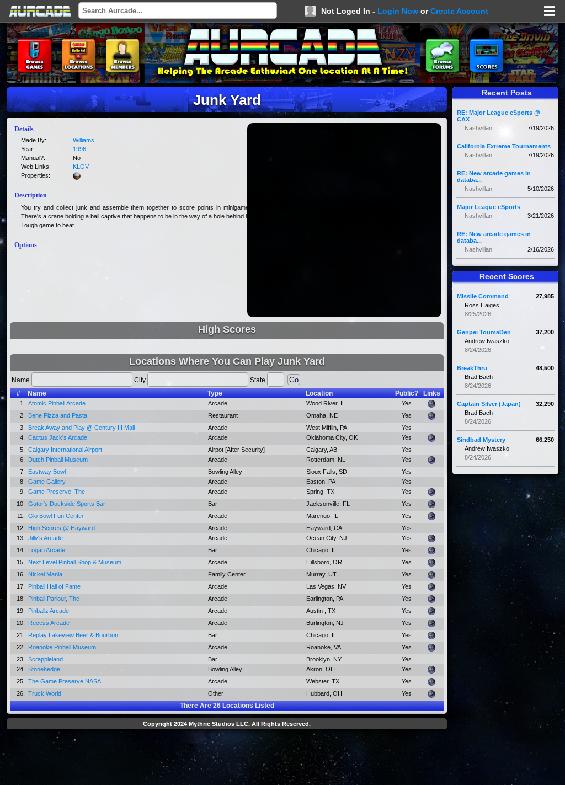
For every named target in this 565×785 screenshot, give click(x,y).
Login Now (397, 11)
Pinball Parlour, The (53, 598)
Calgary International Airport (65, 449)
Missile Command (483, 296)
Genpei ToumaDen (484, 332)
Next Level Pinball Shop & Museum (74, 562)
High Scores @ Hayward (61, 528)
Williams (83, 140)
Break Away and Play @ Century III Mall (81, 427)
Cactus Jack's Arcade (57, 437)
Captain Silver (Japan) (489, 403)
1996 (79, 149)
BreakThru (472, 368)
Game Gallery (47, 481)
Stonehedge (44, 669)
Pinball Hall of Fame (54, 586)
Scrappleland (45, 659)
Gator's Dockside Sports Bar (66, 503)
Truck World (44, 693)
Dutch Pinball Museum (58, 459)
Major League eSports (488, 207)
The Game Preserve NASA (64, 681)
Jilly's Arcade (45, 538)
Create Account (459, 11)
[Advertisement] (227, 758)
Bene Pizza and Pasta (57, 415)
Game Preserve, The (56, 491)
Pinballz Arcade (48, 610)
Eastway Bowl (47, 471)
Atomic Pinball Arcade (57, 403)
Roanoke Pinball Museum (62, 647)
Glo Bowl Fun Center (56, 515)
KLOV (81, 166)
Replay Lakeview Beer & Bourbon (73, 635)
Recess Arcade (49, 623)
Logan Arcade (46, 550)
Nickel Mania (45, 574)
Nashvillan (478, 128)
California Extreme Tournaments (504, 146)
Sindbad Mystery (481, 439)
